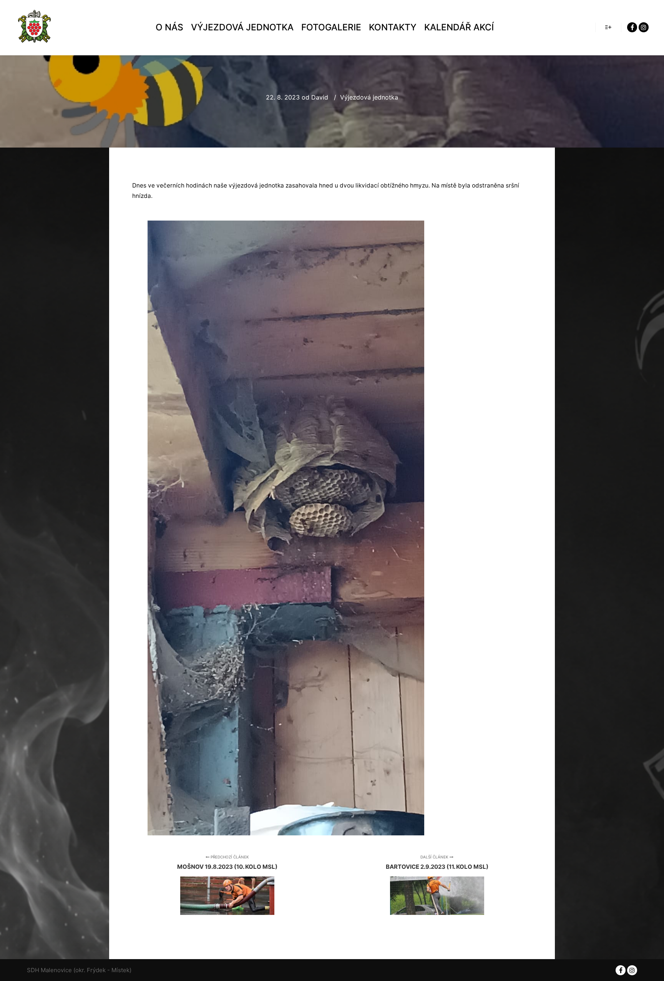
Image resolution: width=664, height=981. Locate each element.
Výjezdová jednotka (369, 97)
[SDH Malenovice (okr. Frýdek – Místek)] (34, 27)
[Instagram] (644, 27)
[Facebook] (632, 27)
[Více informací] (608, 27)
